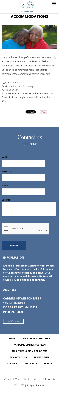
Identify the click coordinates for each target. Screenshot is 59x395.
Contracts (30, 363)
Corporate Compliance (36, 338)
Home (12, 338)
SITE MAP (12, 363)
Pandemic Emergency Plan (30, 344)
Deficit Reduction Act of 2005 (29, 351)
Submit (14, 245)
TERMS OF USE (41, 357)
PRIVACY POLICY (18, 357)
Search (48, 363)
